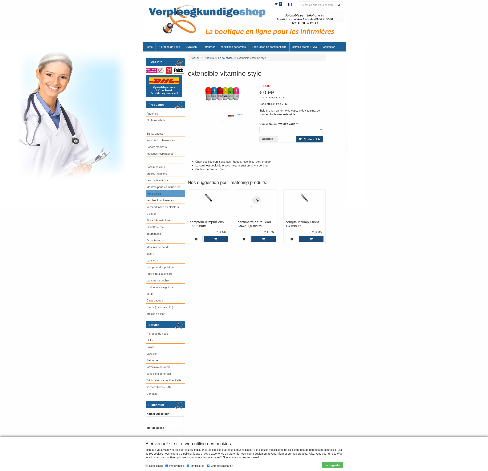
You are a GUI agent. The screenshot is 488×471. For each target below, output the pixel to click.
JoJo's (150, 254)
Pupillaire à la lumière (160, 274)
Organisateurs (155, 240)
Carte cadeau (155, 300)
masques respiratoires (160, 153)
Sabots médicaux (157, 147)
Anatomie (152, 113)
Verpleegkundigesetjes (160, 200)
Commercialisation (222, 466)
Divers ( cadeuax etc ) (160, 307)
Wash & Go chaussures (161, 140)
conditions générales (159, 373)
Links (150, 340)
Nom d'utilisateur (158, 414)
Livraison (152, 353)
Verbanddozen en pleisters (163, 207)
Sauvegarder (332, 465)
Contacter (152, 393)
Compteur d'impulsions (160, 267)
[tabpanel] (231, 116)
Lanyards (152, 260)
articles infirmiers (157, 173)
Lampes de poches (158, 280)
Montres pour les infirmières (163, 187)
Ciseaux (151, 213)
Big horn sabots (156, 120)
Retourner (153, 360)
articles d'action (156, 314)
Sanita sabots (155, 133)
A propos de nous (157, 333)
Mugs (150, 294)
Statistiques (197, 466)
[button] (290, 4)
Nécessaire (156, 466)
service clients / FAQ (159, 387)
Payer (150, 347)
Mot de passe (155, 428)
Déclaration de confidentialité (164, 380)
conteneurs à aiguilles (160, 287)
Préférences (176, 466)
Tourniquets (154, 234)
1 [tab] (222, 121)
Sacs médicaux (156, 167)
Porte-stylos (154, 193)
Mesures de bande (158, 247)
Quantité (267, 138)
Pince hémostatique (158, 220)
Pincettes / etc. (155, 227)
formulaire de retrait (158, 367)
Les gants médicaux (159, 180)
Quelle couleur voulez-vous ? (278, 124)
